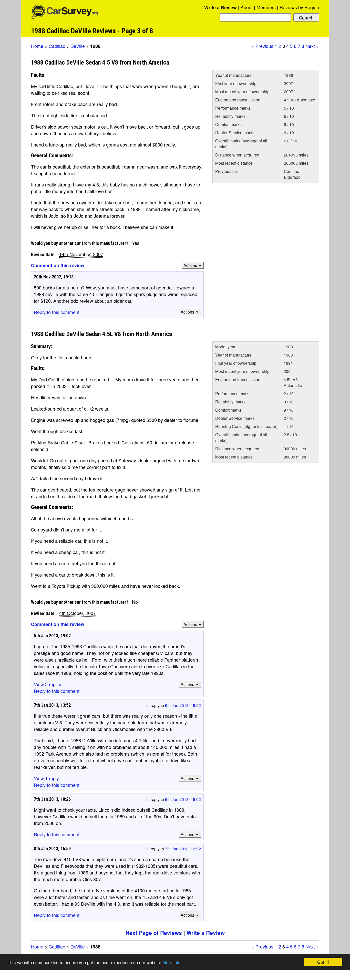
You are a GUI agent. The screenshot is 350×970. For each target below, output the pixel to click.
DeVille (77, 46)
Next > (312, 46)
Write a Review (220, 7)
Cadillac (57, 46)
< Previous (262, 46)
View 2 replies (48, 684)
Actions (190, 265)
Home (37, 46)
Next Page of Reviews (154, 932)
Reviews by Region (299, 7)
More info (171, 962)
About (247, 7)
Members (266, 7)
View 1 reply (46, 778)
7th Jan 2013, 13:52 (183, 849)
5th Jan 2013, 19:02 (183, 705)
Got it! (323, 962)
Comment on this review (57, 265)
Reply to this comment (56, 312)
